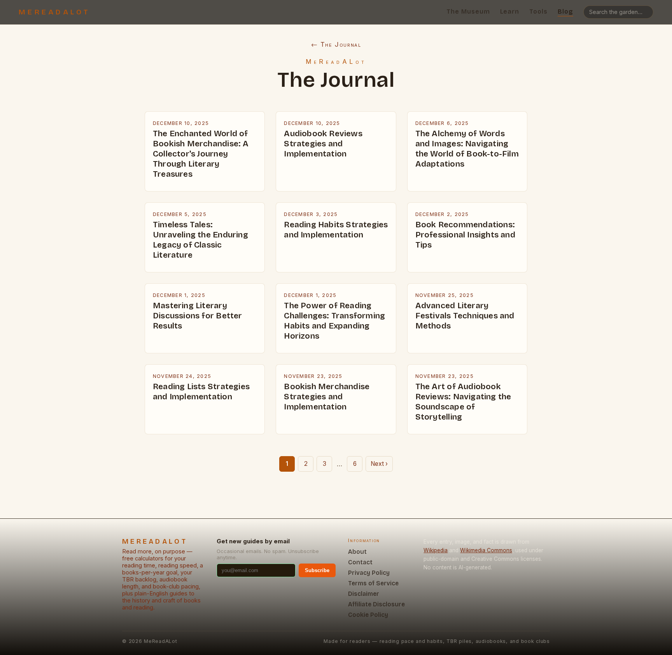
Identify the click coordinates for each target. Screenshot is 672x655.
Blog (565, 11)
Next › (379, 463)
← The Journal (336, 44)
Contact (360, 562)
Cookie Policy (368, 614)
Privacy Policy (369, 572)
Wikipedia (436, 550)
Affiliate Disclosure (376, 604)
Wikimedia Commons (486, 550)
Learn (510, 11)
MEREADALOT (55, 12)
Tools (538, 11)
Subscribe (317, 570)
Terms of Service (373, 583)
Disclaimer (363, 593)
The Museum (468, 11)
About (357, 551)
